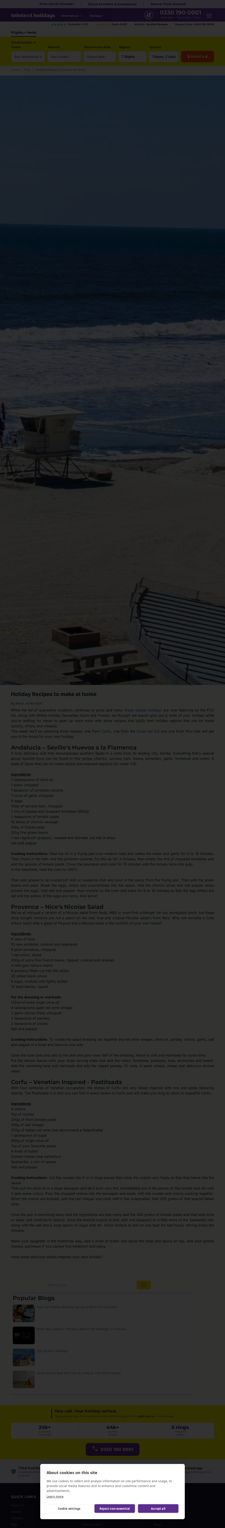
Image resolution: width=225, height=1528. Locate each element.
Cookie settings (69, 1509)
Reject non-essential (115, 1509)
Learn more (55, 1496)
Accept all (158, 1509)
